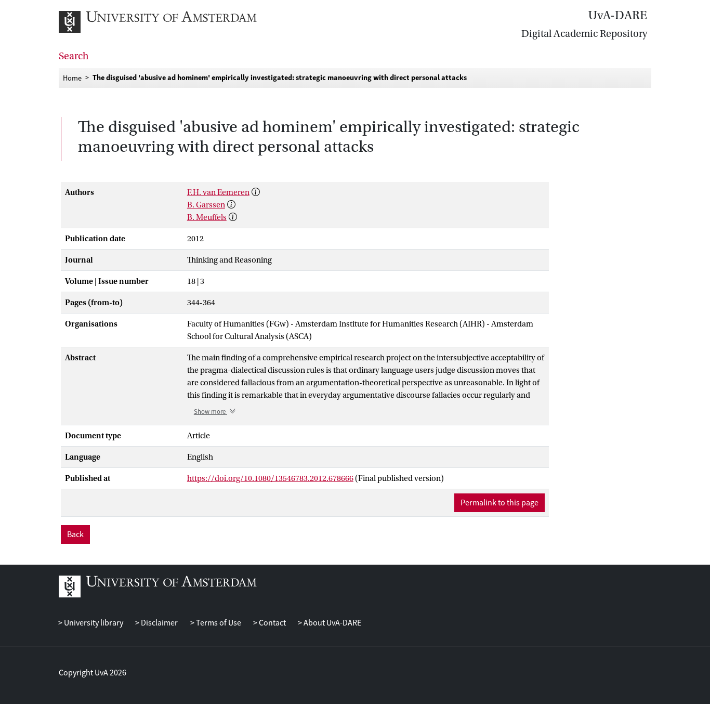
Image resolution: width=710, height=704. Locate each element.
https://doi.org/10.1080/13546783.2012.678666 (270, 478)
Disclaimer (158, 623)
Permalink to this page (499, 503)
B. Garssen (206, 205)
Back (75, 534)
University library (92, 623)
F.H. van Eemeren (218, 192)
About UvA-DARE (331, 623)
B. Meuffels (207, 217)
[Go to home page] (169, 21)
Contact (271, 623)
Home (72, 77)
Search (74, 56)
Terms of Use (217, 623)
